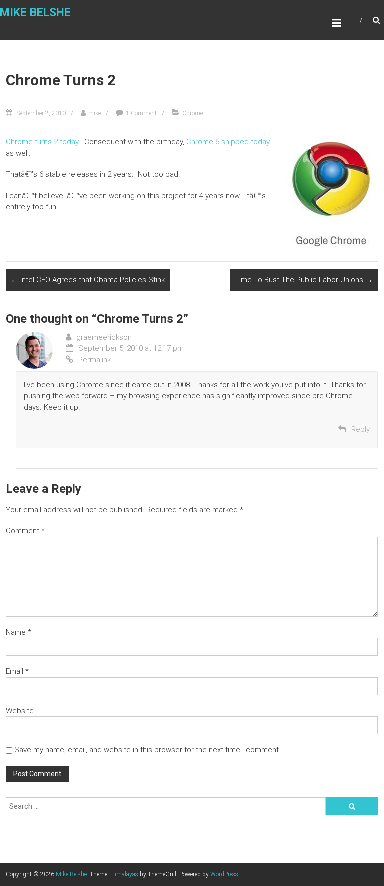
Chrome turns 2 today (42, 141)
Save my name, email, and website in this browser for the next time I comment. (147, 749)
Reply (361, 429)
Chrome (192, 113)
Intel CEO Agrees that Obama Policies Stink (88, 279)
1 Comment (141, 113)
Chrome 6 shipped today (228, 141)
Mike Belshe (35, 12)
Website (20, 710)
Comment (25, 530)
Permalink (94, 359)
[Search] (352, 806)
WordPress (224, 874)
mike (94, 113)
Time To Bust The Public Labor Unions (304, 279)
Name (19, 632)
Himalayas (124, 874)
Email (17, 671)
